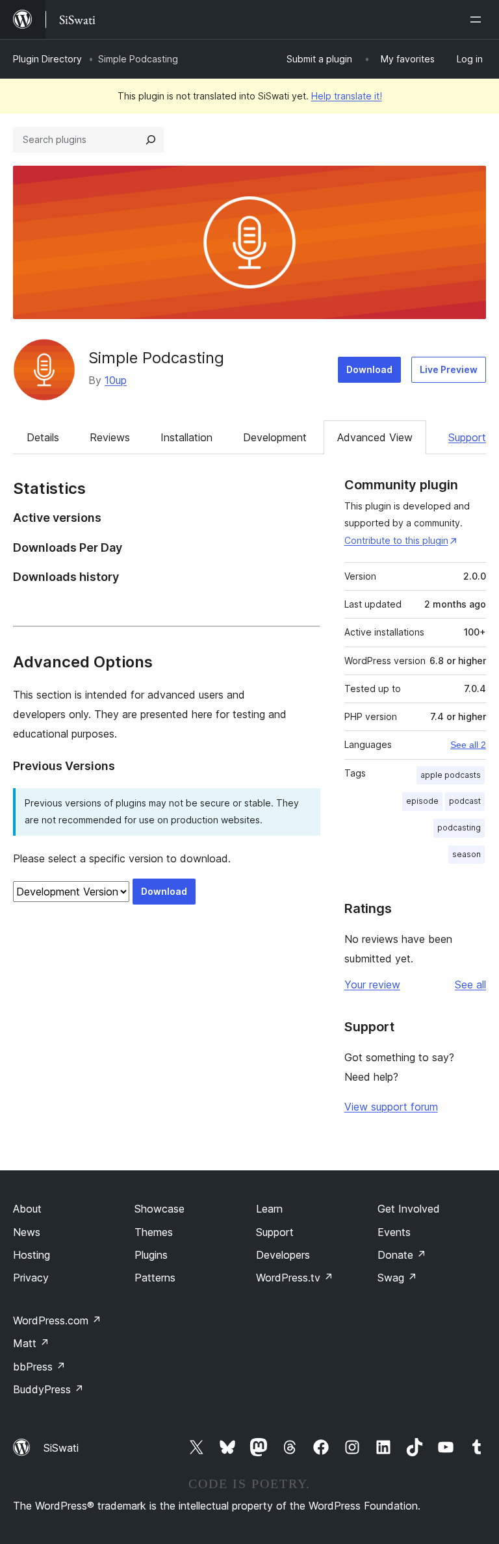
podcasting (459, 827)
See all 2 (468, 745)
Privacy (31, 1277)
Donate (401, 1254)
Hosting (31, 1254)
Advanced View (375, 437)
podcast (465, 801)
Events (394, 1232)
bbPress (39, 1366)
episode (422, 801)
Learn (269, 1208)
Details (43, 437)
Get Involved (408, 1208)
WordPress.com (57, 1320)
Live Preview (449, 369)
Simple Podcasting (156, 357)
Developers (283, 1254)
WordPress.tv (294, 1277)
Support (467, 437)
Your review (372, 984)
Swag (397, 1277)
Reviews (110, 437)
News (26, 1232)
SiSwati (61, 1447)
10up (116, 380)
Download (369, 369)
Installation (186, 437)
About (27, 1208)
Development (275, 437)
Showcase (159, 1208)
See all (470, 984)
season (466, 854)
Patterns (154, 1277)
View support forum (391, 1106)
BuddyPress (48, 1389)
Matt (31, 1343)
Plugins (151, 1254)
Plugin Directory (47, 58)
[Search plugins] (151, 140)
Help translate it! (346, 95)
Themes (153, 1232)
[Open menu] (478, 19)
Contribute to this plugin (396, 540)
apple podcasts (450, 775)
